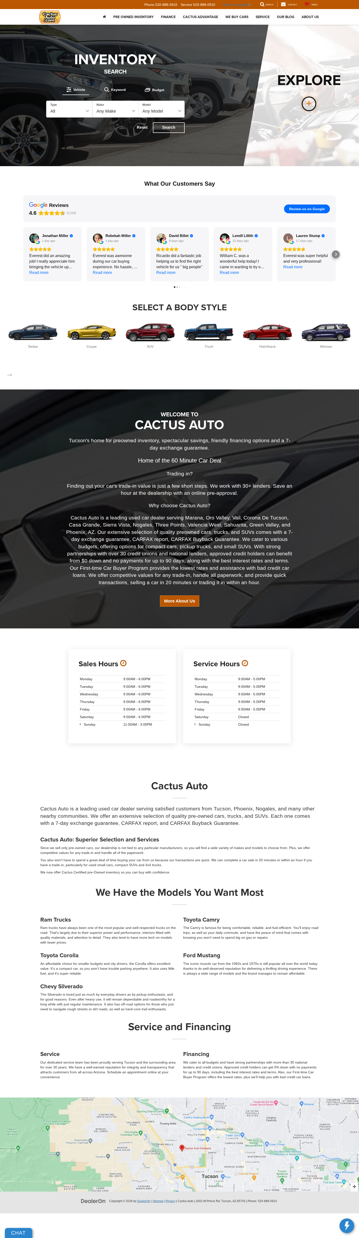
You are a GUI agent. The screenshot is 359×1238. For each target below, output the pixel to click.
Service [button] (263, 16)
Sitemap (157, 1201)
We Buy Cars (236, 16)
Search (168, 127)
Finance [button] (168, 16)
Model (146, 105)
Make (100, 105)
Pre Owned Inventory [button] (133, 16)
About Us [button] (310, 16)
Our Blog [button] (285, 16)
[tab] (76, 89)
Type (53, 105)
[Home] (104, 17)
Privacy (170, 1201)
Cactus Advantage (200, 16)
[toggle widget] (346, 1225)
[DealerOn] (93, 1201)
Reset (142, 127)
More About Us (179, 601)
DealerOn (143, 1201)
